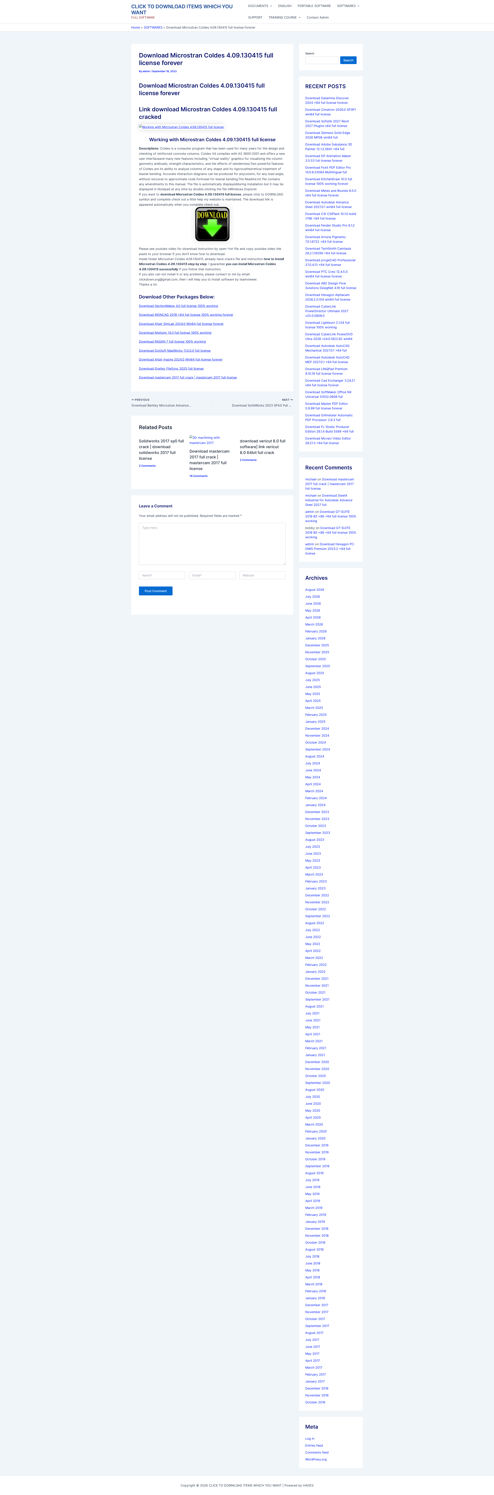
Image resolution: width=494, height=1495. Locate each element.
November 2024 (317, 735)
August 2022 (314, 923)
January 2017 (315, 1381)
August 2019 (314, 1173)
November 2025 (317, 652)
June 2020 (313, 1103)
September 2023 (317, 833)
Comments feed (317, 1452)
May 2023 (312, 860)
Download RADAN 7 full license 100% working (172, 341)
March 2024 (314, 791)
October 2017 (315, 1319)
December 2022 (317, 895)
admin (309, 512)
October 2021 (315, 992)
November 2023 (317, 819)
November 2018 (317, 1235)
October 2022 (315, 909)
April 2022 (313, 951)
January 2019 (315, 1222)
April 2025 (313, 701)
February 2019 (315, 1215)
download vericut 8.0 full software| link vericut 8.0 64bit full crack (262, 447)
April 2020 (313, 1117)
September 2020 (317, 1083)
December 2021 (316, 978)
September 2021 (317, 999)
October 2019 (315, 1159)
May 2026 (312, 610)
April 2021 (312, 1034)
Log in (309, 1438)
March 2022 (314, 958)
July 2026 (312, 596)
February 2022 (316, 965)
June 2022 (313, 937)
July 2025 (312, 680)
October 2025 (315, 659)
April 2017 (312, 1360)
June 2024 (313, 770)
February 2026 (316, 631)
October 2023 (315, 826)
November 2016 (317, 1395)
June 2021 (312, 1020)
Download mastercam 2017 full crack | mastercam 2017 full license (188, 377)
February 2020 (316, 1131)
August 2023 (314, 840)
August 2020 (314, 1090)
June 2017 (312, 1347)
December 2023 (317, 812)
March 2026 (314, 624)
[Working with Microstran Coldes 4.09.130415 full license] (181, 127)
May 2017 (312, 1354)
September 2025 (317, 666)
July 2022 (312, 930)
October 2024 (315, 742)
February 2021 (315, 1048)
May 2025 (312, 694)
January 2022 (315, 972)
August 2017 (314, 1333)
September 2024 (317, 749)
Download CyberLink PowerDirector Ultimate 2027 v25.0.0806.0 (326, 311)
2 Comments (147, 465)
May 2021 (312, 1027)
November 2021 (317, 985)
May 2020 (312, 1110)
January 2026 (315, 638)
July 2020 (312, 1097)
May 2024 (312, 777)
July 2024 (312, 763)
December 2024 (317, 728)
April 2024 (313, 784)
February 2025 (316, 715)
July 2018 (312, 1256)
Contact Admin (318, 17)
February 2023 (316, 881)
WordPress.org (316, 1459)
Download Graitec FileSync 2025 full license (171, 368)
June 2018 (312, 1263)
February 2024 (316, 798)
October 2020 (315, 1076)
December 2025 (317, 645)
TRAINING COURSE (283, 17)
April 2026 (313, 617)
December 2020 (317, 1062)
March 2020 (314, 1124)
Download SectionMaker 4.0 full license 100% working (178, 306)
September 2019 (317, 1166)
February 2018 (315, 1291)
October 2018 (315, 1242)
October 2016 (315, 1402)
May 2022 (312, 944)
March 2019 (313, 1208)
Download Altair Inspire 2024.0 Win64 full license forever (180, 359)
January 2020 (315, 1138)
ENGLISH (285, 6)
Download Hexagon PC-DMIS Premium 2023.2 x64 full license (330, 548)
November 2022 (317, 902)
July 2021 (312, 1013)
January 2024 (315, 805)
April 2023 (313, 867)
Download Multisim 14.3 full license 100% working (175, 333)
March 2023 (314, 874)
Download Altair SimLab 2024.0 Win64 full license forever (181, 324)
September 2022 (317, 916)
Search (309, 53)
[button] (270, 6)
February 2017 (315, 1374)
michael (310, 479)
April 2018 (312, 1277)
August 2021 (314, 1006)
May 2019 (312, 1194)
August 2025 (314, 673)
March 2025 (314, 708)
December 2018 (316, 1228)
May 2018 (312, 1270)
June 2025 (313, 687)
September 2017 (317, 1326)
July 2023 (312, 846)
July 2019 (312, 1180)
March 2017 (313, 1367)
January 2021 (315, 1055)
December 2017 (316, 1305)
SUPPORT (255, 17)
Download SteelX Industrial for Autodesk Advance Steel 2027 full (328, 500)
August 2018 (314, 1249)
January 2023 (315, 888)
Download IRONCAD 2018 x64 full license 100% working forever (186, 315)
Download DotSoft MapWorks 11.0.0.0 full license (175, 350)
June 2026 (313, 603)
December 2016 (316, 1388)
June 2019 (312, 1187)
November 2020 (317, 1069)
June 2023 (313, 853)
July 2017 (312, 1340)
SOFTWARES (346, 6)
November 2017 (316, 1312)
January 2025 (315, 721)
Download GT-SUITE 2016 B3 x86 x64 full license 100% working (330, 516)
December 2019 (316, 1145)
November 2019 (317, 1152)
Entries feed (314, 1445)
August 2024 (314, 756)
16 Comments (198, 475)
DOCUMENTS (258, 6)
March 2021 (313, 1041)
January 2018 (315, 1298)
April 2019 (312, 1201)
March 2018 (313, 1284)
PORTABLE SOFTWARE (314, 6)
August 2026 (314, 590)
